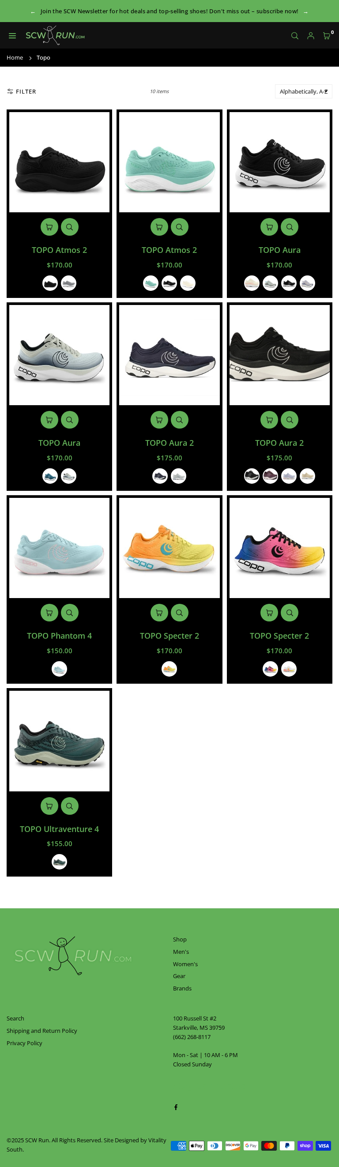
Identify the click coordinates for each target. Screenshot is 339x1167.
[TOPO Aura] (280, 162)
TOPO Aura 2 (169, 442)
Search (15, 1018)
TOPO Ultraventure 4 (59, 829)
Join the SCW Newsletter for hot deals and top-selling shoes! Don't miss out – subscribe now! (170, 11)
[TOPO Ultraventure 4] (59, 741)
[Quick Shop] (49, 227)
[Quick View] (70, 227)
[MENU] (12, 35)
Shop (180, 939)
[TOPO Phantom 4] (59, 548)
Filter (26, 91)
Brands (182, 988)
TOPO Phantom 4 (59, 635)
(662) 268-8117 (192, 1037)
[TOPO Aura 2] (169, 355)
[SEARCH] (295, 35)
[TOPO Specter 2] (169, 548)
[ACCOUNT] (311, 35)
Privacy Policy (24, 1043)
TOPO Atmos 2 (59, 250)
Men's (181, 952)
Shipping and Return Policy (42, 1031)
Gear (179, 976)
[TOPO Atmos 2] (59, 162)
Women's (185, 964)
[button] (327, 35)
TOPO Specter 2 (169, 635)
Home (15, 57)
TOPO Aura (280, 250)
